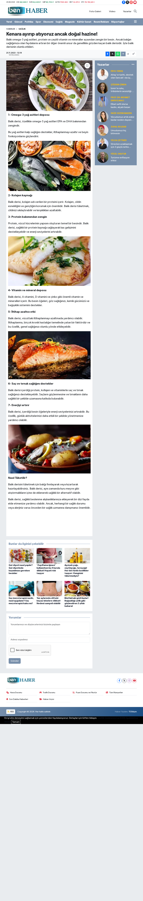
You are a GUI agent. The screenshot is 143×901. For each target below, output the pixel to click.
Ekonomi (48, 22)
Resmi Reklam (101, 22)
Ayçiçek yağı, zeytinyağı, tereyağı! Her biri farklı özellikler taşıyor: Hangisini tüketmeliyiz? (77, 570)
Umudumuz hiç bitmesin (118, 132)
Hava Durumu (16, 692)
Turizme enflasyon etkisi (120, 159)
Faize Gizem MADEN (121, 113)
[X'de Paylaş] (112, 54)
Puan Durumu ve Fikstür (86, 692)
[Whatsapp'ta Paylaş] (117, 54)
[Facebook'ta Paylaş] (107, 54)
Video (112, 11)
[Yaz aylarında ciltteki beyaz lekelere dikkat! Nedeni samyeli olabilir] (49, 588)
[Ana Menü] (135, 22)
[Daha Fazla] (123, 54)
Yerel (9, 22)
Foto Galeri (95, 11)
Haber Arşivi (48, 699)
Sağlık (59, 22)
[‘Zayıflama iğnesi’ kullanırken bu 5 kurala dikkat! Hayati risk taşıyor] (49, 555)
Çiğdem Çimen (118, 85)
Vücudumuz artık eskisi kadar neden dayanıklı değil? (122, 119)
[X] (124, 680)
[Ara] (135, 11)
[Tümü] (133, 65)
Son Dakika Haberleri (18, 699)
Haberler (10, 29)
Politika (29, 22)
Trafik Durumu (49, 692)
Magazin (70, 22)
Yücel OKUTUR (118, 154)
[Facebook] (119, 680)
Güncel (18, 22)
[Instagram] (129, 680)
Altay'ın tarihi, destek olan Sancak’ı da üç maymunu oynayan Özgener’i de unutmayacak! (122, 76)
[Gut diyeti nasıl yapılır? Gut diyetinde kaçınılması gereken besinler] (21, 555)
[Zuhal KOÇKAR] (102, 130)
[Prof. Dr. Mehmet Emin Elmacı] (102, 101)
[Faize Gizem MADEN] (102, 116)
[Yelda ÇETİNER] (102, 144)
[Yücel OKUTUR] (102, 157)
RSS (12, 712)
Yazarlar (127, 11)
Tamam (16, 722)
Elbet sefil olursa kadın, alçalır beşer (120, 105)
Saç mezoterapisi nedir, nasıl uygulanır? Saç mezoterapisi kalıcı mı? (21, 601)
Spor (38, 22)
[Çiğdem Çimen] (102, 88)
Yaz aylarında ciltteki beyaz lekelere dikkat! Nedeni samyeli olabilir (49, 601)
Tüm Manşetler (116, 692)
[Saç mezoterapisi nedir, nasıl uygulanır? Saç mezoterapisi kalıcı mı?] (21, 588)
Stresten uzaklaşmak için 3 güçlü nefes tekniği (121, 146)
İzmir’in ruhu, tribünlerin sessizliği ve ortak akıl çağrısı (122, 90)
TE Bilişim (133, 712)
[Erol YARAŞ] (102, 74)
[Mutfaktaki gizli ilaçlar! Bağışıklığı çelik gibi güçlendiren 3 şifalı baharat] (77, 588)
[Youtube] (134, 680)
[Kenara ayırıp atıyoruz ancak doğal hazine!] (49, 85)
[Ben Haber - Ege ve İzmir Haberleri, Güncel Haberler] (27, 11)
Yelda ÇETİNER (119, 140)
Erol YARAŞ (117, 71)
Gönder (15, 661)
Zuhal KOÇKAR (118, 127)
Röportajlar (117, 22)
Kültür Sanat (84, 22)
